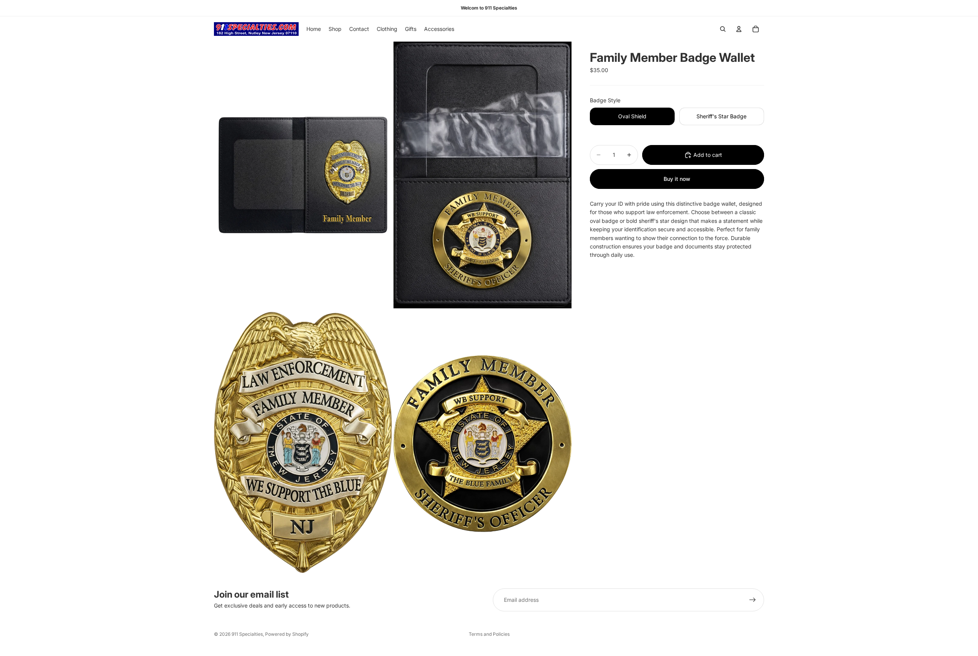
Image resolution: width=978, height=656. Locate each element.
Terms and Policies (489, 634)
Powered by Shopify (287, 634)
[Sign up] (753, 600)
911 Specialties (247, 634)
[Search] (722, 29)
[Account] (738, 29)
